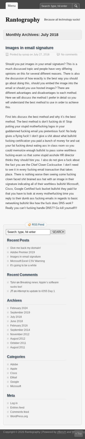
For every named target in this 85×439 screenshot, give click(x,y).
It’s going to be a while (23, 265)
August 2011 (17, 347)
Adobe (14, 364)
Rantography (22, 19)
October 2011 (18, 343)
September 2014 (20, 329)
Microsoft (15, 386)
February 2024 (19, 308)
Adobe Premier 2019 (22, 252)
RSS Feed (38, 224)
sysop (25, 54)
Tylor (13, 282)
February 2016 (19, 325)
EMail (13, 377)
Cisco (13, 373)
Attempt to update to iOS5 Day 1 (36, 291)
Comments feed (19, 411)
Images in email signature (29, 48)
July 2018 (16, 316)
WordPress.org (19, 416)
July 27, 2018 (41, 54)
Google (14, 381)
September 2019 (20, 312)
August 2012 (17, 338)
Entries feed (17, 407)
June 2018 (16, 321)
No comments (69, 54)
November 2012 (19, 334)
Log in (14, 403)
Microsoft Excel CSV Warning (27, 261)
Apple (13, 368)
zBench (61, 432)
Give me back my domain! (25, 247)
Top (79, 433)
